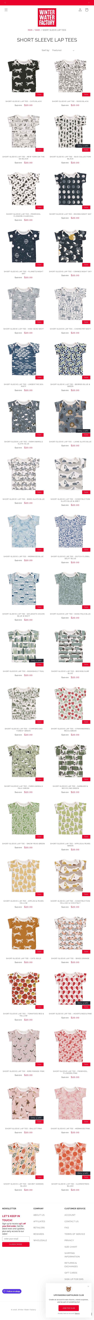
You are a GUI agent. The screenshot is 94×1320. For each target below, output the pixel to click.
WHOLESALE (40, 1240)
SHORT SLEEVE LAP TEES (54, 30)
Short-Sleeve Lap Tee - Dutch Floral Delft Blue (70, 557)
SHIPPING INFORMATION (72, 1255)
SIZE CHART (71, 1247)
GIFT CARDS (71, 1273)
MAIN (30, 30)
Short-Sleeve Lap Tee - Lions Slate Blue (70, 442)
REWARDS (38, 1234)
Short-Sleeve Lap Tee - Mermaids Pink (70, 1129)
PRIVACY (69, 1240)
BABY (37, 30)
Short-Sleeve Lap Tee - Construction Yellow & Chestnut (70, 902)
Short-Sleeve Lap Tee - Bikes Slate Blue (24, 499)
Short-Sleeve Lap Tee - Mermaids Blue (24, 556)
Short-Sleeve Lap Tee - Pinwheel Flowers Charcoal (23, 215)
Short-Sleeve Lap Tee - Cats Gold (23, 958)
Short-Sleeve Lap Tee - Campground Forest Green (24, 730)
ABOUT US (39, 1215)
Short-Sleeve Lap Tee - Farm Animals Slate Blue (23, 443)
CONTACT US (71, 1221)
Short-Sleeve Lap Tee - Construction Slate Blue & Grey (70, 500)
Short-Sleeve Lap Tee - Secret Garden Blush (24, 1185)
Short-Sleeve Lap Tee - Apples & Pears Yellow (24, 902)
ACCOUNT (70, 1215)
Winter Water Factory (27, 1310)
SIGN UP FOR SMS (74, 1279)
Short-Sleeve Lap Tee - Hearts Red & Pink (70, 1014)
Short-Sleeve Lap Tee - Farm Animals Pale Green (23, 787)
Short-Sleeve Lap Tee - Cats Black (24, 101)
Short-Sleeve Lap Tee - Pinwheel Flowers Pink (70, 1072)
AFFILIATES (39, 1221)
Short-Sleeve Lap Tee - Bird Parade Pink (23, 1071)
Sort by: (45, 50)
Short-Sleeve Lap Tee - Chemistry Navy (70, 329)
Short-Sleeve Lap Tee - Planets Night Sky (23, 272)
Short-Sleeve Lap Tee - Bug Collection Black (70, 158)
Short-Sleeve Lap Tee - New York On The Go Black (24, 158)
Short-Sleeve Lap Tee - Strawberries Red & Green (70, 730)
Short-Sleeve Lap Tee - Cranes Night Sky (70, 271)
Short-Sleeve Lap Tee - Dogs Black (70, 101)
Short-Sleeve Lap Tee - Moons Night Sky (70, 214)
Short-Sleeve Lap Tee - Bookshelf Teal (23, 671)
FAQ (67, 1227)
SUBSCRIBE (15, 1244)
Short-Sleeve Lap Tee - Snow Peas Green (23, 844)
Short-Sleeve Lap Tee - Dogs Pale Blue (70, 614)
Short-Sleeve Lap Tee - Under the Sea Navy (23, 385)
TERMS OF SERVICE (75, 1234)
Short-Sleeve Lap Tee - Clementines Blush (70, 1185)
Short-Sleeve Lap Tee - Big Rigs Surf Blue (70, 672)
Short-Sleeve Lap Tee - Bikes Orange (70, 958)
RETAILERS (39, 1227)
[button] (6, 10)
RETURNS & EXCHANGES (71, 1265)
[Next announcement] (89, 2)
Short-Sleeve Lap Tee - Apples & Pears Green (70, 845)
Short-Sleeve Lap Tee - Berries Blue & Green (70, 385)
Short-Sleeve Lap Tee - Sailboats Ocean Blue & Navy (24, 615)
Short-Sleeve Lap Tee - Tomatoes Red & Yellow (23, 1015)
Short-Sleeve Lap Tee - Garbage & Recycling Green (70, 787)
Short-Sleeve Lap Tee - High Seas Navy (24, 329)
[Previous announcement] (5, 2)
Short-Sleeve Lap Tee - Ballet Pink (23, 1129)
